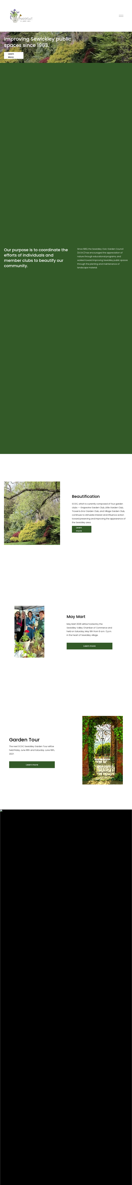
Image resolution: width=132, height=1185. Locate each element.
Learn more (79, 529)
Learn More (11, 55)
